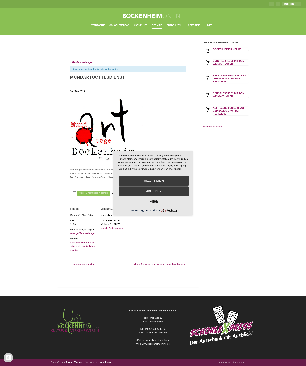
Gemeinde (194, 25)
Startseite (98, 25)
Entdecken (174, 25)
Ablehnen (153, 191)
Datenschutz (238, 362)
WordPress (105, 362)
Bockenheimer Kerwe (227, 49)
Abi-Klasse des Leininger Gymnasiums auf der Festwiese (229, 78)
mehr (154, 201)
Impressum (224, 362)
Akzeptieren (154, 180)
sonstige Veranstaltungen (83, 233)
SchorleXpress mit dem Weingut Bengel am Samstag (159, 264)
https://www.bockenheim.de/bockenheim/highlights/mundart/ (83, 246)
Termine (157, 25)
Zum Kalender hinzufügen (93, 193)
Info (209, 25)
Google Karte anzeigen (112, 228)
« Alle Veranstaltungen (81, 62)
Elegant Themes (74, 362)
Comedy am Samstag (84, 264)
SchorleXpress (119, 25)
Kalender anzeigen (212, 126)
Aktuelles (140, 25)
